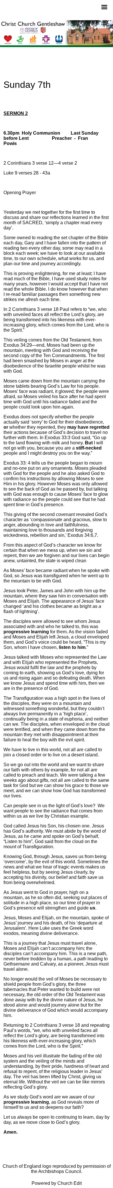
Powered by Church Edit (57, 1183)
